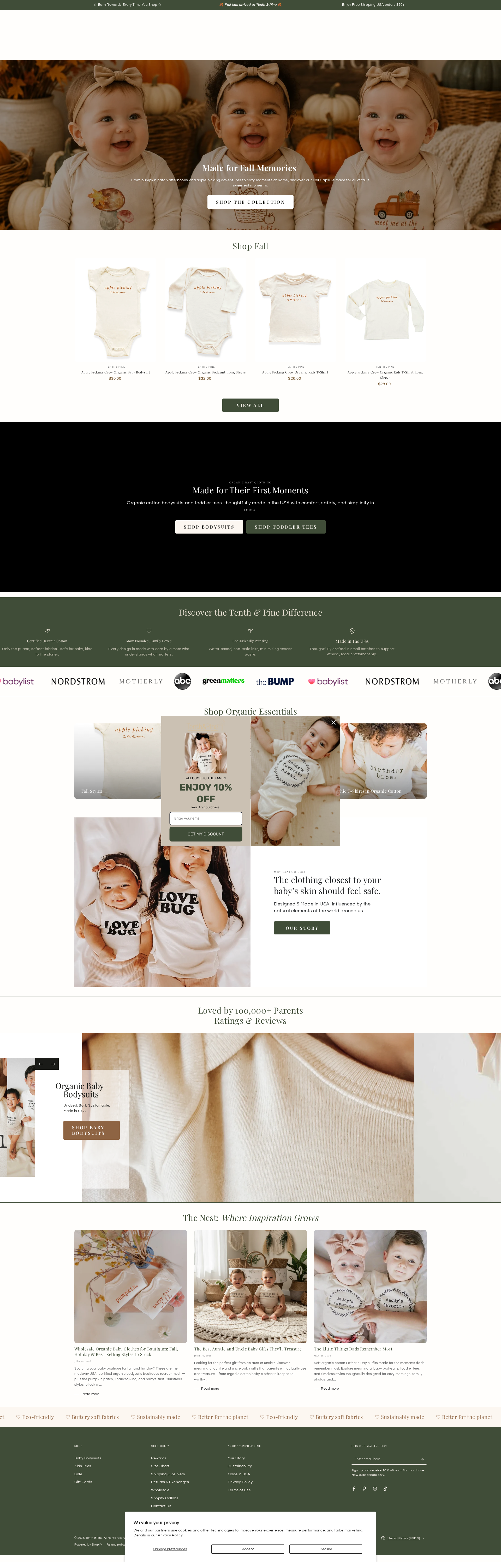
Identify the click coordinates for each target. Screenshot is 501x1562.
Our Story (302, 928)
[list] (250, 642)
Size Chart (160, 1466)
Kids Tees (82, 1466)
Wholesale (160, 1490)
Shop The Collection (250, 202)
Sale (78, 1474)
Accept (248, 1549)
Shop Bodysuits (209, 527)
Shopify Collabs (164, 1498)
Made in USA (239, 1474)
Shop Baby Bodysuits (100, 1130)
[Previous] (41, 1064)
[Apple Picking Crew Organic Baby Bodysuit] (115, 310)
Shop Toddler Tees (286, 527)
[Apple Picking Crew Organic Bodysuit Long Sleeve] (205, 310)
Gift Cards (83, 1482)
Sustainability (240, 1466)
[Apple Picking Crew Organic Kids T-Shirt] (295, 310)
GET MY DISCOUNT (206, 834)
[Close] (333, 722)
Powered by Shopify (88, 1544)
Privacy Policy (170, 1535)
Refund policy (116, 1544)
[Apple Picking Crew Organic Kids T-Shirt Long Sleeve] (385, 310)
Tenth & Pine (94, 1537)
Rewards (158, 1458)
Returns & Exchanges (170, 1482)
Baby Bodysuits (88, 1458)
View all (250, 405)
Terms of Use (239, 1490)
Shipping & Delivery (168, 1474)
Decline (326, 1549)
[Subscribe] (424, 1459)
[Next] (53, 1064)
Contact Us (161, 1506)
